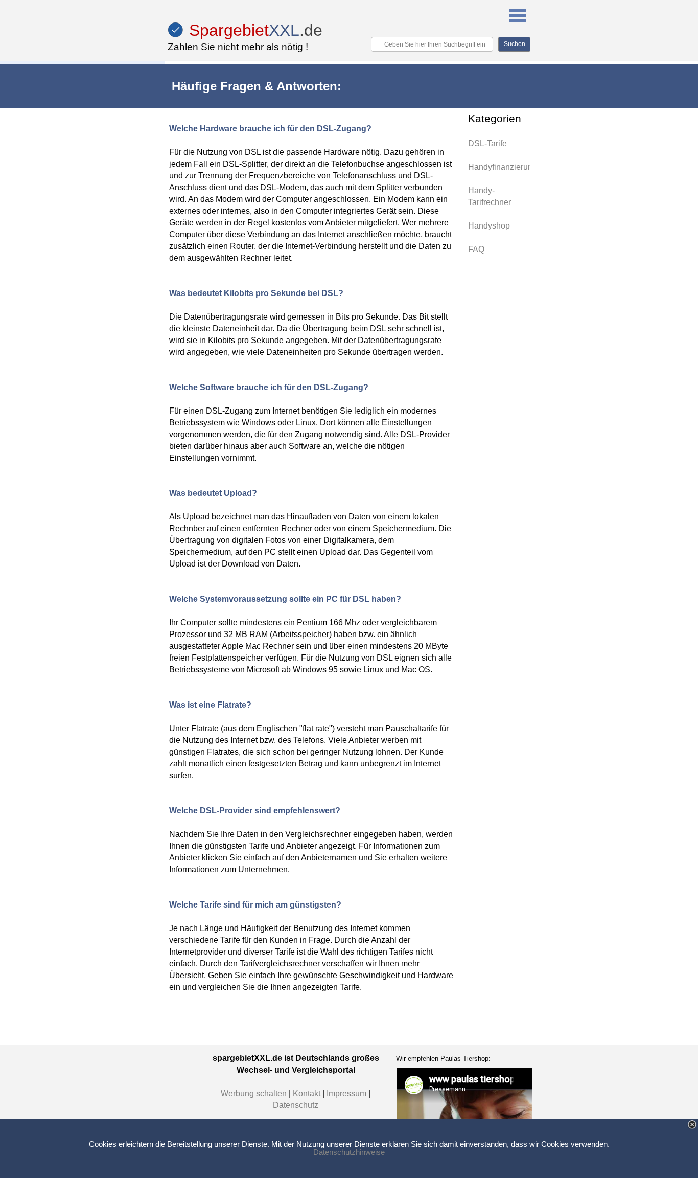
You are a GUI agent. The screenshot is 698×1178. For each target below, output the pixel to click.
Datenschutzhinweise (349, 1152)
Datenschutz (295, 1105)
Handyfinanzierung (502, 167)
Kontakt (307, 1093)
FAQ (476, 249)
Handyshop (489, 225)
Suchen (514, 44)
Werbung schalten (254, 1093)
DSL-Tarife (487, 143)
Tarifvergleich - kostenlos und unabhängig (267, 72)
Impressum (347, 1093)
